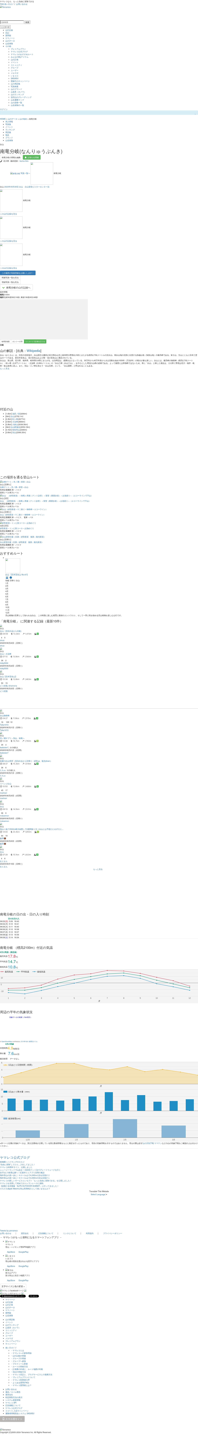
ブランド (9, 137)
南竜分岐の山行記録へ (18, 287)
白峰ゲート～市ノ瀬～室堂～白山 (14, 487)
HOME (3, 118)
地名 (7, 135)
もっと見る (4, 368)
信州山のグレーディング (21, 97)
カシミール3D (17, 341)
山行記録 (9, 30)
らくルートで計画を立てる (35, 341)
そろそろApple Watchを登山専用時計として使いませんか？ (25, 1188)
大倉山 (15, 424)
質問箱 (8, 35)
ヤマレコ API (10, 1402)
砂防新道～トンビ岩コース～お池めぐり (17, 528)
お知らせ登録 (33, 157)
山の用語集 (15, 83)
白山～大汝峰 (5, 653)
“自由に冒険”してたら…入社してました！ (17, 1164)
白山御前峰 (4, 715)
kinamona (13, 685)
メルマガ (14, 73)
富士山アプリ (11, 1272)
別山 (14, 432)
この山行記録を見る (8, 213)
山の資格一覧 (16, 102)
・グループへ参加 (18, 1361)
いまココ (14, 75)
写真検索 (14, 86)
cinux (2, 640)
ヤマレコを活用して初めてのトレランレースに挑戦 (21, 1183)
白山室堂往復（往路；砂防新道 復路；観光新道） (21, 542)
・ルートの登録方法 (19, 1366)
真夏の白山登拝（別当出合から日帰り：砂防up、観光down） (26, 761)
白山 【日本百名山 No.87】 (17, 574)
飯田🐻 (3, 838)
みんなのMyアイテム (19, 57)
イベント (14, 62)
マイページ (10, 1299)
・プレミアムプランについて (23, 1377)
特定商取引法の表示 (13, 1397)
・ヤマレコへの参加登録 (21, 1353)
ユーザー (14, 70)
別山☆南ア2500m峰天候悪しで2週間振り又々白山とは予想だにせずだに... (31, 829)
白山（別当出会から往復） (11, 631)
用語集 (8, 132)
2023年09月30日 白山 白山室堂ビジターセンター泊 (26, 186)
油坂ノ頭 (16, 413)
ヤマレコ (9, 1244)
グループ (14, 67)
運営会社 (25, 1233)
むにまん (4, 861)
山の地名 (23, 118)
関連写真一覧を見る (10, 277)
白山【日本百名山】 (8, 676)
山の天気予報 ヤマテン (152, 1143)
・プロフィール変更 (19, 1363)
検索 (27, 22)
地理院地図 (5, 341)
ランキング (10, 129)
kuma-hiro (24, 161)
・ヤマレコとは (17, 1350)
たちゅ (3, 770)
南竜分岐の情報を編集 (11, 157)
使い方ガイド (10, 4)
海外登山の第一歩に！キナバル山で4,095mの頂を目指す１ (25, 1178)
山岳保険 (9, 43)
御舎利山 (16, 429)
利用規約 (89, 1233)
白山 (12, 416)
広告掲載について (45, 1233)
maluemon (4, 815)
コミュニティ (16, 65)
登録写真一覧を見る (10, 282)
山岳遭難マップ (17, 99)
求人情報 (9, 121)
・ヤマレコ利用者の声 (20, 1379)
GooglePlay (23, 1252)
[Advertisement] (81, 700)
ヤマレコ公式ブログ (19, 51)
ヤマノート (10, 38)
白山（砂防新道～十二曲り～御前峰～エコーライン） (22, 514)
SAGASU (14, 78)
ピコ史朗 (4, 685)
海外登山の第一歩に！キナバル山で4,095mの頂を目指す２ (25, 1175)
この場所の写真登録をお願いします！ (18, 273)
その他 (8, 46)
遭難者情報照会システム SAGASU (19, 1413)
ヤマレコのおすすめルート (22, 54)
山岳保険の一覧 (17, 105)
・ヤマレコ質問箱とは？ (21, 1385)
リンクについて (69, 1233)
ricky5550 (4, 663)
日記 (7, 32)
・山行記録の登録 (18, 1355)
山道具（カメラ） (18, 91)
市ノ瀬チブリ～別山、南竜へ (12, 738)
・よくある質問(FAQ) (20, 1382)
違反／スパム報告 (12, 1392)
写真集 (8, 124)
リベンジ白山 (5, 783)
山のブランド (16, 89)
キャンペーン (11, 1343)
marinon (3, 792)
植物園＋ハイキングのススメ (12, 1161)
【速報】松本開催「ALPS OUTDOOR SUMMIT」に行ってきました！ (29, 1186)
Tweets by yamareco (9, 1230)
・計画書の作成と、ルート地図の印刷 (27, 1369)
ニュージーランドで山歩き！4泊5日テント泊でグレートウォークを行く (30, 1169)
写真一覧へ (25, 173)
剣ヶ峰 (15, 419)
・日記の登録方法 (18, 1371)
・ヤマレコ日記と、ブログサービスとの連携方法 (31, 1374)
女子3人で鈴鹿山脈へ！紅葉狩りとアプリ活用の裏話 (22, 1172)
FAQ (2, 4)
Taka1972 (4, 724)
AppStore (11, 1252)
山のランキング (17, 94)
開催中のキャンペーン (20, 81)
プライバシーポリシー (112, 1233)
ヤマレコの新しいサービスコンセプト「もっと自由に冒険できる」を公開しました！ (36, 1180)
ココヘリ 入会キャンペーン (17, 1410)
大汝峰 (15, 421)
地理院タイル (33, 1041)
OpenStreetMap (6, 1041)
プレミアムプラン (18, 48)
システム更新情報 (12, 1400)
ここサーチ (5, 27)
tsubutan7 (4, 747)
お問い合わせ (21, 4)
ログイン (4, 109)
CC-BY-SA (24, 1041)
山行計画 (14, 59)
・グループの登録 (18, 1358)
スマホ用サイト (13, 1419)
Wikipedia (33, 350)
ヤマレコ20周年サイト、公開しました (16, 1167)
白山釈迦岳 (15, 427)
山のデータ (10, 40)
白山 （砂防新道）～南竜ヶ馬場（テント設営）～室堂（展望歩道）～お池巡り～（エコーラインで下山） (45, 501)
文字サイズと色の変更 (12, 1286)
